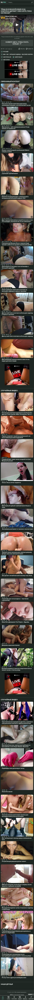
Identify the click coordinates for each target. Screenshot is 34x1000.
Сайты (8, 998)
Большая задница (15, 54)
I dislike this (30, 48)
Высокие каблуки (27, 54)
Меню (30, 994)
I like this (23, 48)
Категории (14, 998)
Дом (3, 998)
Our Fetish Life (7, 57)
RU (3, 2)
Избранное (31, 998)
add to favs (6, 59)
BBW (4, 54)
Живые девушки (25, 998)
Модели (20, 998)
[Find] (32, 2)
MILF (8, 54)
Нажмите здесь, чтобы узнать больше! (17, 43)
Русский (5, 51)
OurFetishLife (18, 57)
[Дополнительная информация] (32, 101)
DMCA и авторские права (17, 994)
